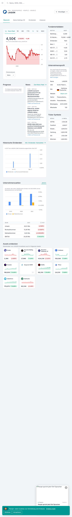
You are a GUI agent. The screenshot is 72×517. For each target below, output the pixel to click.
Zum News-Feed (39, 84)
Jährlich (44, 183)
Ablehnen (7, 512)
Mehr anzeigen (54, 77)
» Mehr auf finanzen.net (33, 103)
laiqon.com (63, 93)
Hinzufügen (61, 12)
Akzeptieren (17, 512)
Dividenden (32, 20)
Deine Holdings (19, 20)
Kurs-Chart (11, 31)
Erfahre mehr (51, 509)
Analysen (42, 20)
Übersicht (6, 20)
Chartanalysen (10, 72)
